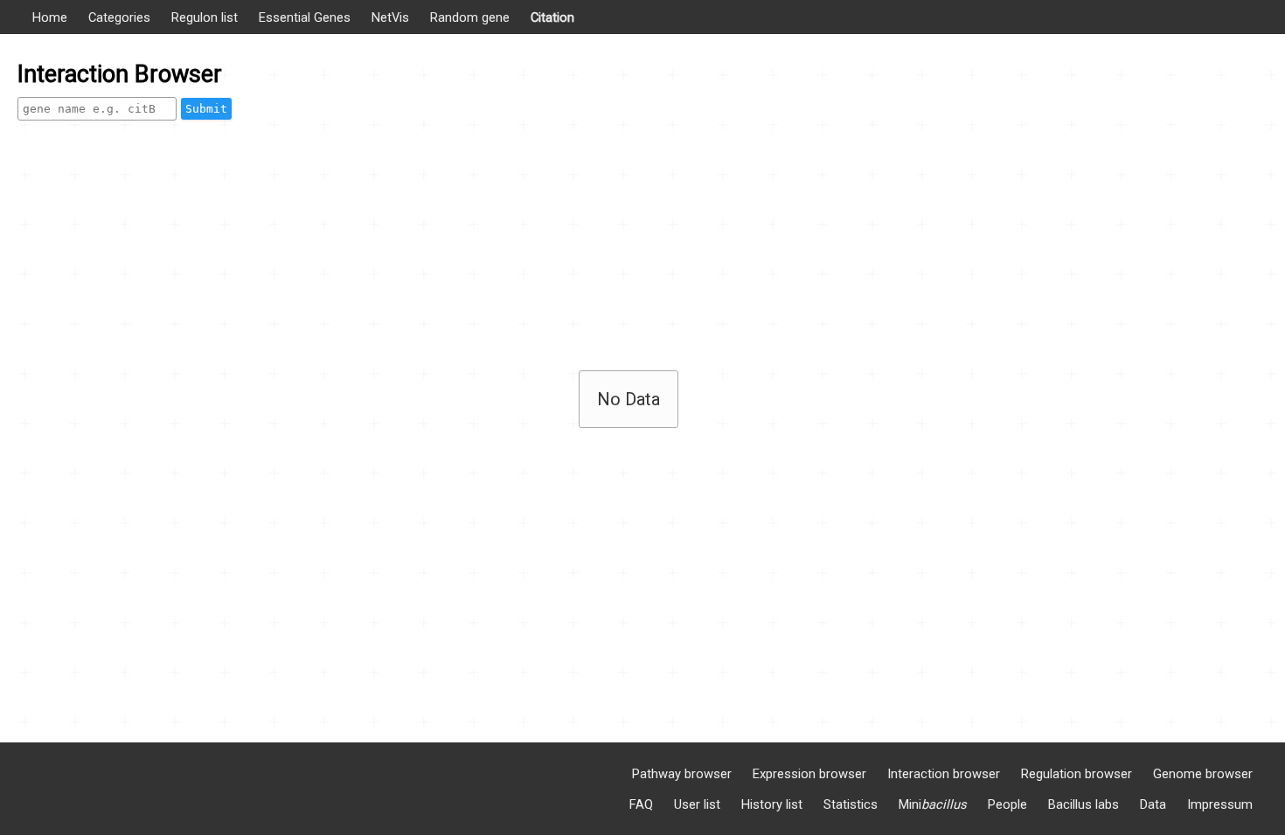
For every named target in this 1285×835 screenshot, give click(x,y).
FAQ (641, 804)
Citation (552, 17)
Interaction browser (943, 774)
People (1007, 804)
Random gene (470, 17)
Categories (119, 17)
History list (771, 804)
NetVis (390, 17)
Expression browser (809, 774)
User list (697, 804)
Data (1153, 804)
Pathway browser (682, 774)
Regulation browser (1076, 774)
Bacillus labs (1083, 804)
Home (49, 17)
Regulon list (204, 17)
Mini (933, 804)
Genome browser (1203, 774)
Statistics (850, 804)
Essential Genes (305, 17)
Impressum (1220, 804)
